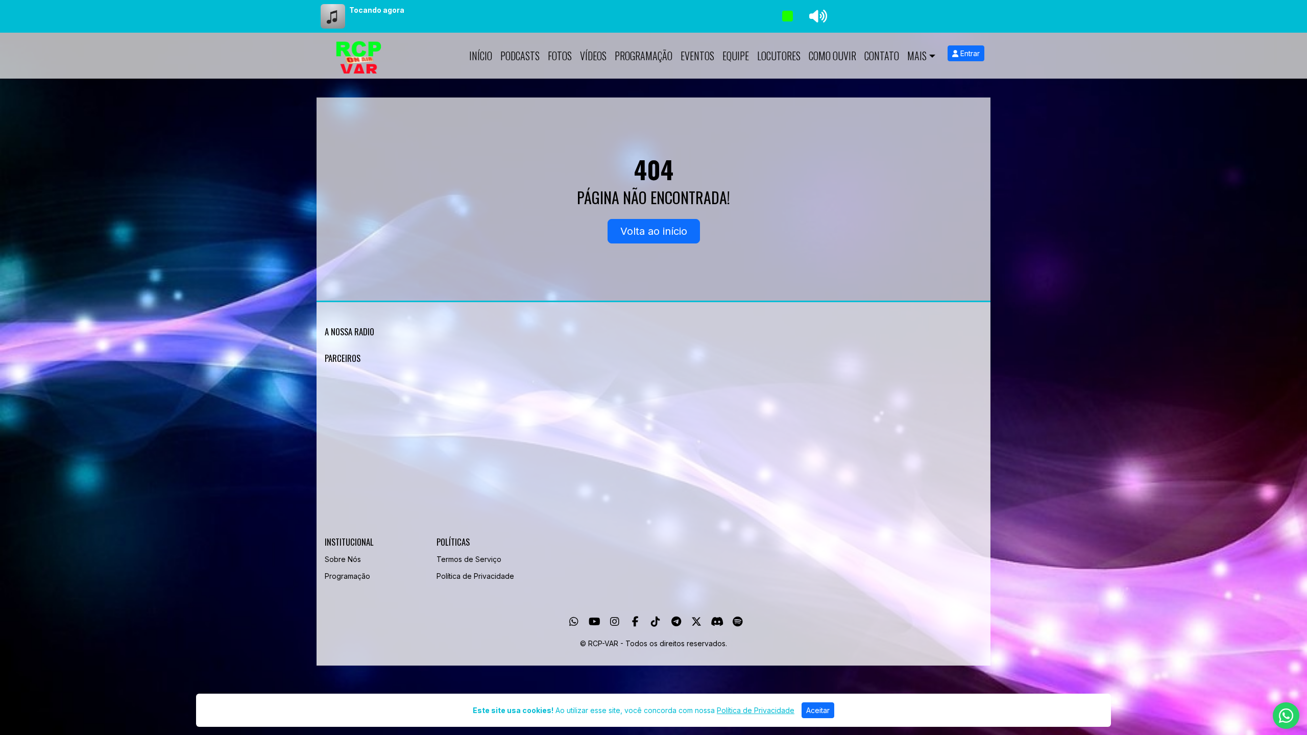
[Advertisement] (631, 452)
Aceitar (818, 710)
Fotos (560, 55)
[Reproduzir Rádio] (787, 16)
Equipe (735, 55)
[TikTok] (655, 622)
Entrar (969, 53)
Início (480, 55)
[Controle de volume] (816, 16)
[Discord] (717, 622)
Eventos (697, 55)
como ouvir (832, 55)
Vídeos (593, 55)
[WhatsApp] (573, 622)
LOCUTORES (779, 55)
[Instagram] (614, 622)
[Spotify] (737, 622)
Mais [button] (917, 55)
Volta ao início (653, 231)
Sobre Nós (343, 559)
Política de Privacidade (475, 576)
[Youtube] (594, 622)
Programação (643, 55)
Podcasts (520, 55)
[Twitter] (696, 622)
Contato (881, 55)
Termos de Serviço (469, 559)
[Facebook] (635, 622)
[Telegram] (676, 622)
